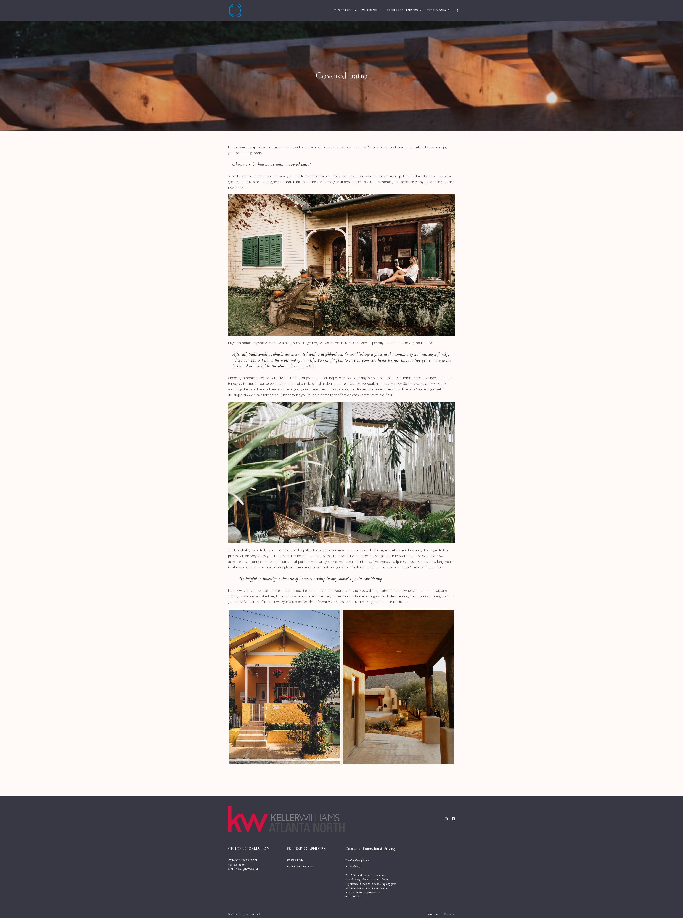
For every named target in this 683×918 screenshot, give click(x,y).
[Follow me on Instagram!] (446, 819)
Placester (449, 914)
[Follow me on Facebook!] (453, 819)
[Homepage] (235, 10)
